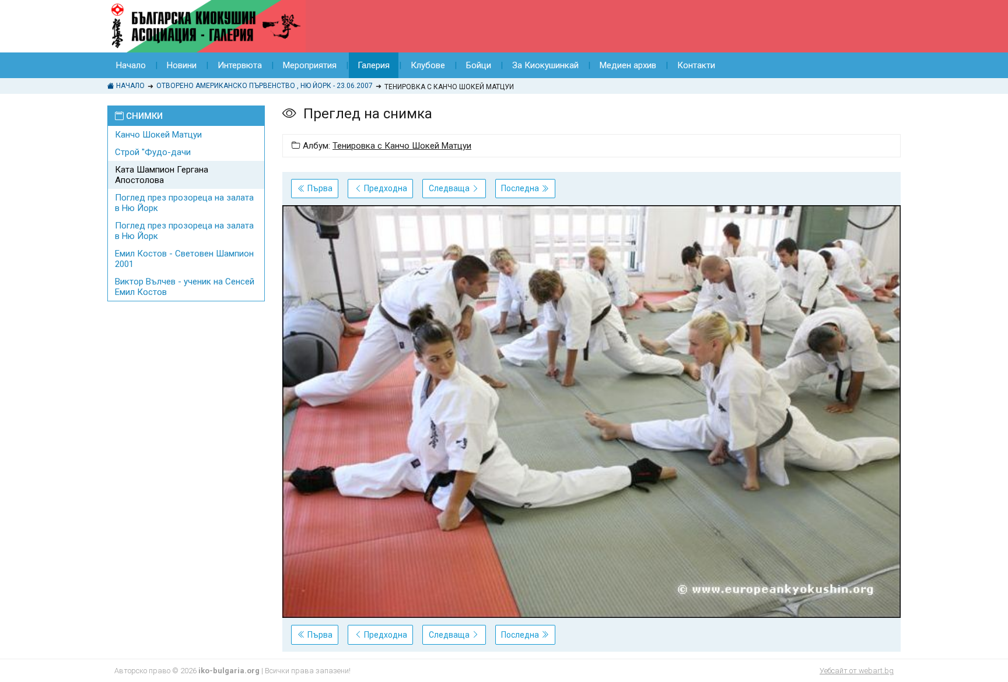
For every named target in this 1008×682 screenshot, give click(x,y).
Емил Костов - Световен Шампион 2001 (184, 258)
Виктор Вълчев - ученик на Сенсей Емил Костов (184, 286)
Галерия (374, 65)
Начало (131, 65)
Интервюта (240, 65)
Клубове (428, 65)
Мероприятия (310, 65)
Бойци (478, 65)
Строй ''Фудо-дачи (153, 152)
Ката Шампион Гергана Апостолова (161, 174)
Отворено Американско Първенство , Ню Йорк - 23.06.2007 (264, 86)
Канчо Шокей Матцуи (158, 134)
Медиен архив (628, 65)
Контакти (696, 65)
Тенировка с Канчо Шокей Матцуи (401, 145)
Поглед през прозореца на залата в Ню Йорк (184, 202)
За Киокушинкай (545, 65)
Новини (182, 65)
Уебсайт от (857, 670)
